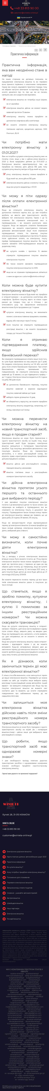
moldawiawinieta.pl (15, 1009)
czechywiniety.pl (15, 986)
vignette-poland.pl (17, 1032)
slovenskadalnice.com (32, 1017)
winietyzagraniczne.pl (31, 1069)
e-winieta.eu (25, 990)
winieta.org (39, 1044)
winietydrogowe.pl (36, 1065)
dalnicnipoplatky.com (32, 986)
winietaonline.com (17, 1057)
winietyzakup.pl (17, 1071)
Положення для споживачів (18, 877)
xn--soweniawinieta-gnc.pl (34, 1073)
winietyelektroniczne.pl (17, 1067)
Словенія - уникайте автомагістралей (22, 893)
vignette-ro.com (32, 1032)
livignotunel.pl (31, 1001)
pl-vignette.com (34, 1011)
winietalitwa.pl (32, 1053)
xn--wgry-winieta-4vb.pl (24, 1075)
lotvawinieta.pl (32, 1003)
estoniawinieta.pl (34, 994)
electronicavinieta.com (30, 992)
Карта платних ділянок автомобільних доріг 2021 (26, 857)
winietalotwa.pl (16, 1055)
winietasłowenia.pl (33, 1063)
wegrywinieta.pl (35, 1038)
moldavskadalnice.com (34, 1007)
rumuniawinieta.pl (15, 1015)
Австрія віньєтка (13, 898)
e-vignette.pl (13, 990)
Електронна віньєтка (15, 914)
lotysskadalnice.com (31, 1005)
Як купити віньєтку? (15, 867)
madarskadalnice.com (14, 1007)
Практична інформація (16, 862)
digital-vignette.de (33, 988)
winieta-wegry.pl (11, 1044)
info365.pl (39, 996)
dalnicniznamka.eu (16, 988)
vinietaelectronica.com (29, 1036)
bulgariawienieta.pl (16, 978)
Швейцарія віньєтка (15, 903)
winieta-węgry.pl (26, 1044)
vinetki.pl (14, 1036)
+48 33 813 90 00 (26, 8)
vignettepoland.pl (37, 1034)
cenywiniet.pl (15, 982)
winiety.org (22, 1065)
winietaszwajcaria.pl (16, 1063)
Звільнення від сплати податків (19, 888)
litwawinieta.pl (17, 1001)
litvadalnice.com (17, 999)
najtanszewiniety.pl (33, 1009)
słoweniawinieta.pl (18, 1026)
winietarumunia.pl (16, 1059)
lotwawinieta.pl (15, 1005)
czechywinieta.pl (32, 984)
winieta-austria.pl (16, 1040)
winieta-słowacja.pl (31, 1042)
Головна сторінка (9, 46)
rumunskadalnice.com (32, 1015)
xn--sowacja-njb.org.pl (13, 1073)
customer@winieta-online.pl (25, 13)
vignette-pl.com (32, 1030)
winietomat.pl (10, 1065)
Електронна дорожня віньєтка (19, 852)
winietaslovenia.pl (33, 1059)
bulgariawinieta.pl (33, 978)
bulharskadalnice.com (17, 980)
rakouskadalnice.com (33, 1013)
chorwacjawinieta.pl (31, 982)
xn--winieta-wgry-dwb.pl (24, 1080)
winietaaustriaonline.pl (32, 1046)
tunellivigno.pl (32, 1026)
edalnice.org (37, 990)
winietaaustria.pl (14, 1046)
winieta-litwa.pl (16, 1042)
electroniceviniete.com (17, 994)
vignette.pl (24, 1034)
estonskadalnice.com (14, 996)
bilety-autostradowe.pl (34, 976)
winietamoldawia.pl (31, 1055)
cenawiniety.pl (34, 980)
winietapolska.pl (33, 1057)
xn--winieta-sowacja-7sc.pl (24, 1077)
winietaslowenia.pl (33, 1061)
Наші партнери (13, 908)
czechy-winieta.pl (17, 984)
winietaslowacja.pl (16, 1061)
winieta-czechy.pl (32, 1040)
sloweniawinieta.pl (33, 1021)
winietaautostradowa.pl (16, 1048)
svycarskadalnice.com (15, 1023)
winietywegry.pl (15, 1069)
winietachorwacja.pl (16, 1050)
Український (25, 17)
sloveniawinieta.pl (15, 1017)
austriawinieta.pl (32, 974)
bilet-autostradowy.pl (14, 976)
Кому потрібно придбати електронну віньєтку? (26, 872)
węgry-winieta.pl (31, 1071)
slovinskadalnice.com (16, 1019)
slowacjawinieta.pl (16, 1021)
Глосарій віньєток (14, 919)
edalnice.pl (14, 992)
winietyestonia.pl (34, 1067)
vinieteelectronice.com (17, 1038)
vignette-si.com (11, 1034)
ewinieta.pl (29, 996)
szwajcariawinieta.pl (34, 1023)
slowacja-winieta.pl (34, 1019)
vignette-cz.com (17, 1030)
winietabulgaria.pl (35, 1048)
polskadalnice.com (15, 1013)
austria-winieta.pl (17, 974)
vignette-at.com (16, 1028)
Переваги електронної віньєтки (20, 883)
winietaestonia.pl (17, 1053)
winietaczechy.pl (33, 1050)
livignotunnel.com (18, 1003)
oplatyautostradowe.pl (17, 1011)
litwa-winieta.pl (32, 999)
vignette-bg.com (32, 1028)
